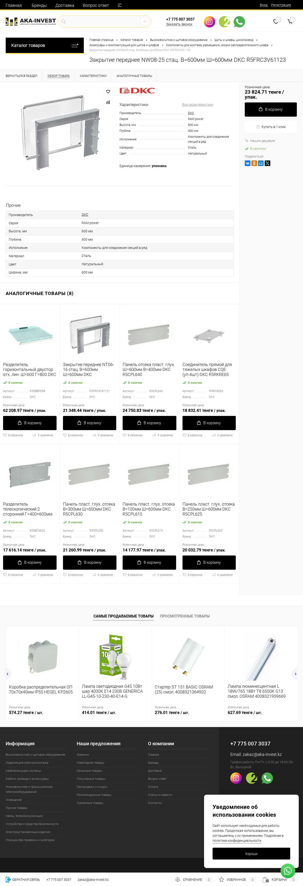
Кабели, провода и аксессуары (27, 778)
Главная (14, 5)
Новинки (83, 754)
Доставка (64, 5)
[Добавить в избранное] (108, 92)
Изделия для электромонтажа (27, 762)
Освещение (14, 800)
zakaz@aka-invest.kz (262, 754)
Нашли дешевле (262, 141)
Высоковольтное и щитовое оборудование (35, 754)
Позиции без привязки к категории (30, 840)
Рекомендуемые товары (94, 795)
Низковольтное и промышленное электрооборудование (29, 789)
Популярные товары (91, 778)
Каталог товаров (28, 45)
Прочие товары (16, 808)
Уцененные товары (90, 803)
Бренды (39, 5)
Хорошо (251, 854)
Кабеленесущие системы (23, 770)
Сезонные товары (89, 770)
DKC (191, 113)
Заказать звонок (179, 24)
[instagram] (211, 21)
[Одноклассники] (254, 163)
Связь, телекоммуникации (24, 816)
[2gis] (226, 21)
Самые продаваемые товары (124, 616)
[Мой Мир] (261, 163)
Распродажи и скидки (92, 787)
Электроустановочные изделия (28, 832)
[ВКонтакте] (247, 163)
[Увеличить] (60, 134)
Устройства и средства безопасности (32, 824)
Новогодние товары (90, 762)
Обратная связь (26, 880)
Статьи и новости (160, 795)
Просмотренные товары (185, 616)
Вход (263, 5)
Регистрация (281, 5)
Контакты (155, 803)
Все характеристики (197, 104)
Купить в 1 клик (274, 127)
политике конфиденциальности (237, 840)
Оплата (153, 787)
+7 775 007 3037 (180, 19)
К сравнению (45, 435)
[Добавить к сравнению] (108, 102)
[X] (267, 163)
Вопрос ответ (96, 5)
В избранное (15, 435)
